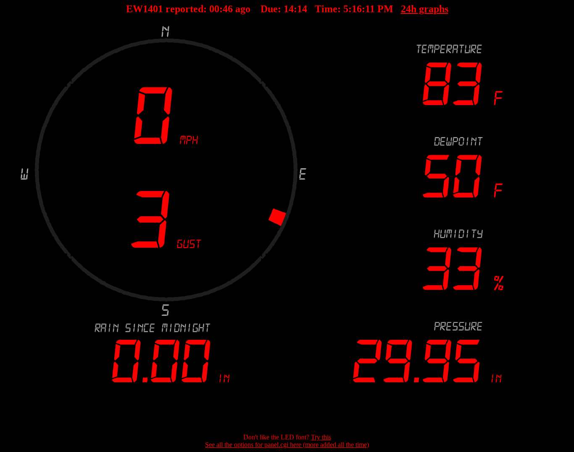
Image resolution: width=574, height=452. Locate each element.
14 (288, 8)
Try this (321, 437)
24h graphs (424, 8)
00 (214, 8)
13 (302, 8)
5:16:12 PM (368, 8)
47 (227, 8)
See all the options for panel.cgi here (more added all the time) (287, 444)
